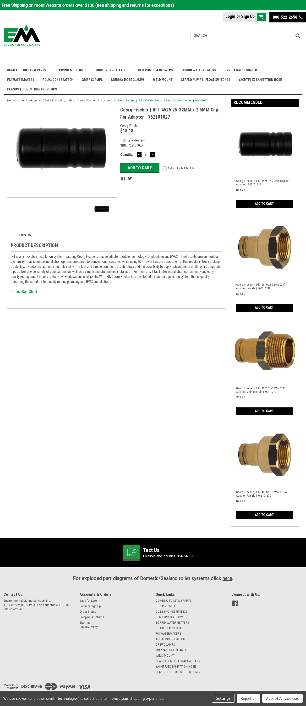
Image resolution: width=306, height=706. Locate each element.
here (227, 578)
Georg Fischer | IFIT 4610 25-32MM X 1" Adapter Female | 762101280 (260, 286)
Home (11, 100)
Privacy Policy (89, 627)
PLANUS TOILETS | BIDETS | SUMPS (32, 89)
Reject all (248, 698)
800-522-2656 (285, 17)
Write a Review (134, 140)
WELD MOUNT (163, 80)
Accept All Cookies (282, 698)
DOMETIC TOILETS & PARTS (26, 70)
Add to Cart (264, 203)
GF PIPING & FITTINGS (70, 70)
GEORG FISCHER (53, 100)
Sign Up (248, 16)
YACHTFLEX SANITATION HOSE (260, 80)
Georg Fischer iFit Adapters (95, 100)
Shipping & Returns (92, 617)
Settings (223, 698)
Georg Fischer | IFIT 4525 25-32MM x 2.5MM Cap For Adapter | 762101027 (162, 100)
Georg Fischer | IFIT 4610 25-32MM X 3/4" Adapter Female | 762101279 (262, 493)
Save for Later (89, 600)
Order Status (88, 611)
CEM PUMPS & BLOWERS (155, 70)
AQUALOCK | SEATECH (58, 80)
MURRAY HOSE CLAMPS (128, 80)
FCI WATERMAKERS (20, 80)
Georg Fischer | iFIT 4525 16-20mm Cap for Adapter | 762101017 (262, 182)
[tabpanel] (264, 159)
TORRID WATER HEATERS (198, 70)
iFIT (70, 100)
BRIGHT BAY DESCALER (240, 70)
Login (230, 16)
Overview (24, 235)
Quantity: (126, 155)
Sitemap (85, 622)
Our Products (28, 100)
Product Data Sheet (24, 292)
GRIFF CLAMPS (92, 80)
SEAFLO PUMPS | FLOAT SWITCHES (205, 80)
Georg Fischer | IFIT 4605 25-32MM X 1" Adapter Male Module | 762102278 (260, 390)
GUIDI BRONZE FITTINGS (112, 70)
